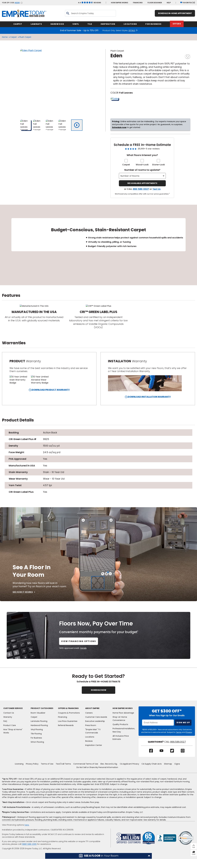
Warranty (7, 717)
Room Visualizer (38, 712)
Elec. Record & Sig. (109, 763)
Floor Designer (155, 2)
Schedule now (119, 127)
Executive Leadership (95, 721)
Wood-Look (142, 164)
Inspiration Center (93, 745)
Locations (89, 737)
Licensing (19, 763)
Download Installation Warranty (149, 396)
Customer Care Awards (96, 717)
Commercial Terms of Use (85, 763)
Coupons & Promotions (69, 712)
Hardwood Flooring (39, 725)
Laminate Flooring (39, 721)
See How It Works (23, 592)
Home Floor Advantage (123, 712)
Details (83, 648)
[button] (98, 856)
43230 (17, 3)
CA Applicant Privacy (129, 763)
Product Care (9, 725)
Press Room (90, 725)
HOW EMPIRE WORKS (119, 2)
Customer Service (13, 708)
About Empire (92, 708)
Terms (178, 732)
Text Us (157, 189)
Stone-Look (158, 164)
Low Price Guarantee (67, 721)
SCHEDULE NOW (98, 690)
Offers (177, 23)
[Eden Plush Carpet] (53, 82)
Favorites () (189, 2)
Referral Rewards (66, 725)
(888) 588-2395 (29, 844)
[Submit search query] (67, 13)
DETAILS (132, 30)
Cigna (177, 763)
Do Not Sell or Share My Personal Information (97, 767)
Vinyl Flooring (37, 729)
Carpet (13, 37)
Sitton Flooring (37, 742)
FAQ (5, 721)
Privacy (189, 732)
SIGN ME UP (183, 722)
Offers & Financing (68, 708)
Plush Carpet (25, 37)
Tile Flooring (36, 733)
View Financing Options (78, 641)
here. (27, 825)
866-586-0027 (141, 189)
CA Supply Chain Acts (152, 763)
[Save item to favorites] (187, 56)
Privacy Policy (32, 763)
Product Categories (42, 708)
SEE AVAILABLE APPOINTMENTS (142, 183)
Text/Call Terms (63, 763)
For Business (36, 737)
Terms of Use (47, 763)
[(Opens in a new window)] (166, 837)
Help (169, 2)
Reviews (89, 2)
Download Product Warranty (50, 389)
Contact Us (8, 712)
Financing (138, 2)
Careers (89, 712)
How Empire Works (123, 708)
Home (5, 37)
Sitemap (168, 763)
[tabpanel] (98, 245)
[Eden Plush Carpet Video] (76, 125)
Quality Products (120, 724)
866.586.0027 (178, 741)
